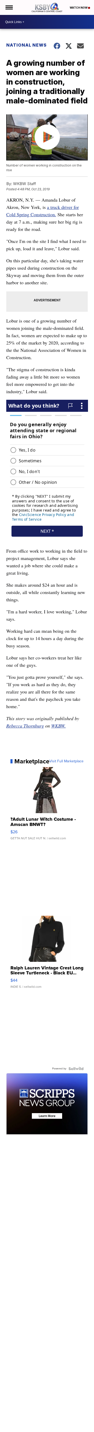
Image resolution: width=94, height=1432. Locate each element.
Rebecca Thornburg (25, 726)
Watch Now (79, 7)
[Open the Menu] (9, 7)
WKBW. (58, 726)
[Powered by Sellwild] (76, 1068)
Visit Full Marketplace (66, 761)
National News (26, 45)
